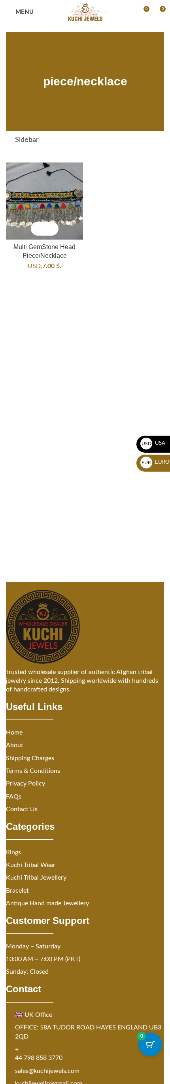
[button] (38, 229)
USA (154, 443)
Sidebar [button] (27, 140)
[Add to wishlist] (52, 229)
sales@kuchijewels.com (47, 1071)
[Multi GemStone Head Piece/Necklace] (44, 201)
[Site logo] (85, 11)
